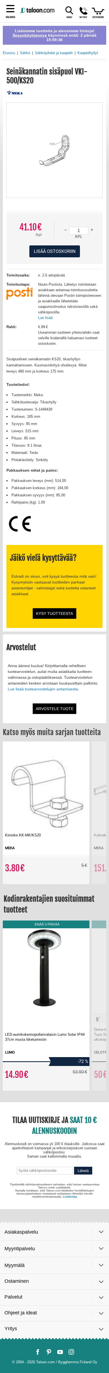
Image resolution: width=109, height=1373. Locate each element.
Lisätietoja (70, 1354)
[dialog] (54, 686)
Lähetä (83, 1331)
